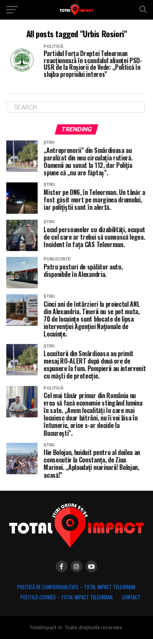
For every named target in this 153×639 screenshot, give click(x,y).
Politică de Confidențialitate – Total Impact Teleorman (76, 587)
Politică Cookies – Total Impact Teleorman (66, 597)
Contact (131, 597)
